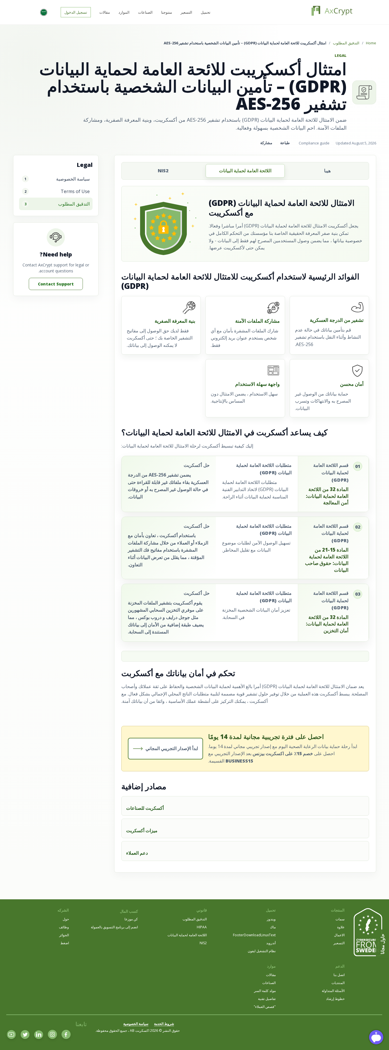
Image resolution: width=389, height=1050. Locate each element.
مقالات (104, 12)
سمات (340, 919)
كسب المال (129, 911)
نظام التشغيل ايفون (262, 950)
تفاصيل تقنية (267, 998)
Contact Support (56, 284)
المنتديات (338, 982)
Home (371, 42)
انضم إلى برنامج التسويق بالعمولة (114, 927)
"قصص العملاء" (265, 1006)
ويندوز (271, 919)
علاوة (341, 927)
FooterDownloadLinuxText (254, 935)
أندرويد (271, 943)
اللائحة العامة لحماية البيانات (187, 935)
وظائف (64, 927)
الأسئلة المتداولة (333, 990)
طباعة (285, 143)
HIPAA (202, 927)
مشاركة (266, 143)
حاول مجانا (382, 944)
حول (66, 919)
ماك (273, 927)
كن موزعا (131, 919)
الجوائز (64, 935)
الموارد (124, 12)
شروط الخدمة (164, 1023)
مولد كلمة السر (265, 990)
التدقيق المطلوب (346, 42)
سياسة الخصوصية (135, 1023)
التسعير (186, 12)
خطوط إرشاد (335, 998)
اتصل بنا (339, 974)
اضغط (64, 943)
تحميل (205, 12)
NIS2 (203, 943)
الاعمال (339, 935)
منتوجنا (166, 12)
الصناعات (145, 12)
